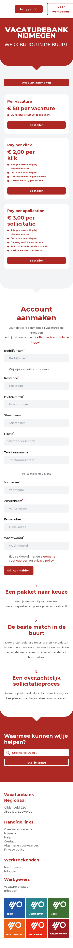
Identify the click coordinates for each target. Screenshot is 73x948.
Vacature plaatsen (17, 886)
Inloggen (26, 9)
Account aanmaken (36, 82)
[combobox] (36, 441)
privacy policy (44, 560)
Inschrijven (12, 867)
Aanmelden (21, 570)
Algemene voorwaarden (21, 845)
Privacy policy (14, 849)
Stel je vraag (36, 762)
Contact (10, 841)
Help (7, 837)
